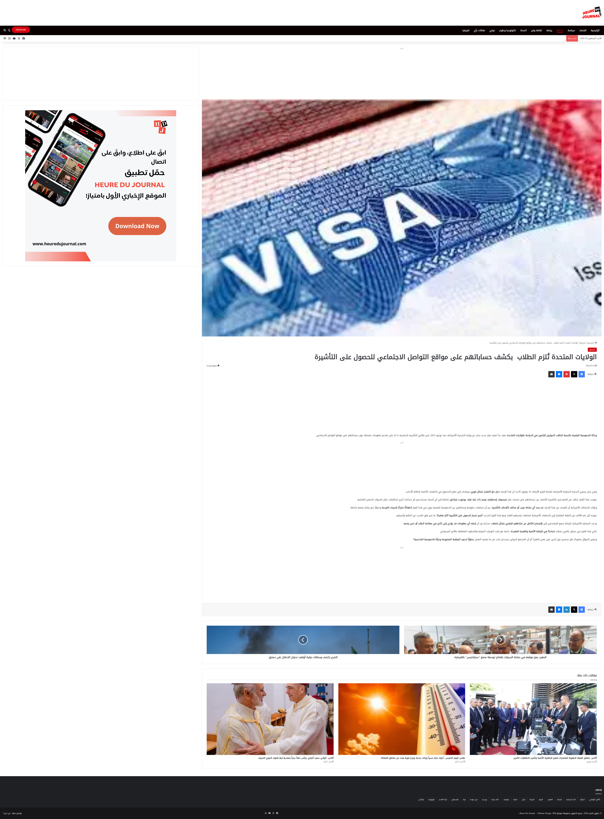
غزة (464, 799)
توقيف (506, 799)
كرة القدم (443, 799)
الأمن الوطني (594, 799)
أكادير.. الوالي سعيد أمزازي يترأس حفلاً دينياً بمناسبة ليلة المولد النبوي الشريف (296, 758)
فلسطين (455, 799)
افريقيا (465, 30)
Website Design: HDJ (547, 813)
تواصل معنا (17, 813)
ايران (523, 799)
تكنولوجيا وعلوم (507, 30)
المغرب (550, 799)
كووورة (431, 799)
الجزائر (582, 799)
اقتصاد (582, 30)
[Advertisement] (401, 73)
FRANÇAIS (21, 30)
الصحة (523, 30)
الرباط (559, 799)
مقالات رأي (479, 30)
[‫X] (574, 374)
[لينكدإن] (566, 609)
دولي (492, 30)
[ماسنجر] (559, 374)
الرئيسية (595, 30)
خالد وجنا (495, 799)
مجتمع (560, 30)
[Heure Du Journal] (592, 12)
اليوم (541, 799)
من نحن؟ (6, 813)
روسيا (484, 799)
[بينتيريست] (566, 374)
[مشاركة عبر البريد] (551, 374)
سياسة (571, 30)
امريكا (532, 799)
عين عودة (474, 799)
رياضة (549, 30)
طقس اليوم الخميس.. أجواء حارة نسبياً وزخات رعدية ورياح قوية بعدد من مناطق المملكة (423, 758)
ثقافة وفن (536, 30)
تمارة (515, 799)
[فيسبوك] (582, 374)
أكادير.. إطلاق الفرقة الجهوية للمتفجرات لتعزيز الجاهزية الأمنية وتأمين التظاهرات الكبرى (555, 758)
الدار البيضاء (571, 799)
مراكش (421, 799)
